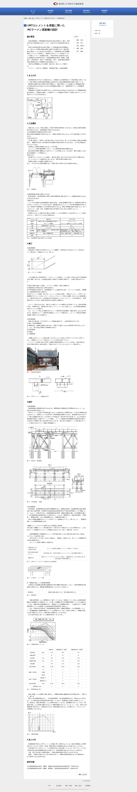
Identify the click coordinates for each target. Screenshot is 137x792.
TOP (49, 785)
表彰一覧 (97, 30)
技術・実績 (68, 785)
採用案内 (87, 785)
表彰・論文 (31, 18)
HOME (25, 18)
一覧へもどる (82, 774)
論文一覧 (97, 33)
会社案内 (58, 785)
